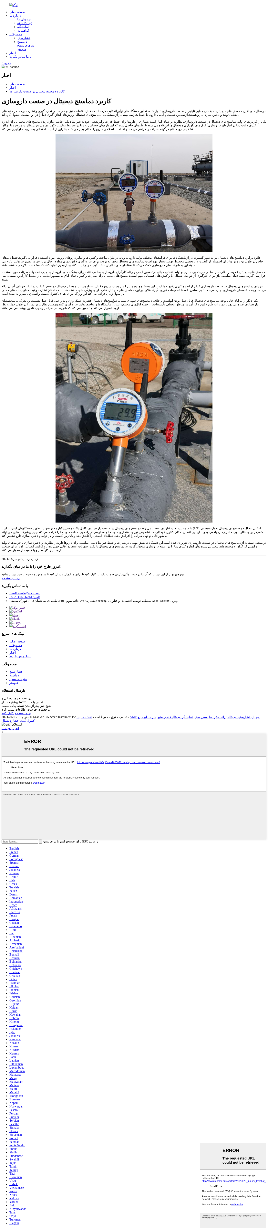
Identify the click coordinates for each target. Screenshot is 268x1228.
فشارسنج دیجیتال (239, 717)
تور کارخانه (24, 23)
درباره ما (15, 15)
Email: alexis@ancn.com (24, 593)
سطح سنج (201, 717)
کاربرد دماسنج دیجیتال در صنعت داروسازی (37, 91)
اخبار (12, 53)
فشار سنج (23, 38)
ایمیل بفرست (10, 728)
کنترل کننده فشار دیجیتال (18, 720)
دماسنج (22, 41)
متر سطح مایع (147, 717)
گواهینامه (23, 30)
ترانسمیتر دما (217, 717)
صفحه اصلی (17, 12)
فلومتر (21, 49)
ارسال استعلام (11, 578)
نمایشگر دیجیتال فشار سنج (175, 717)
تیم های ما (24, 19)
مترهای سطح (26, 45)
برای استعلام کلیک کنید (16, 713)
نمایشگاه (23, 26)
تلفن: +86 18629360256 (24, 597)
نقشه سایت (84, 717)
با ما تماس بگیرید (20, 56)
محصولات (15, 34)
